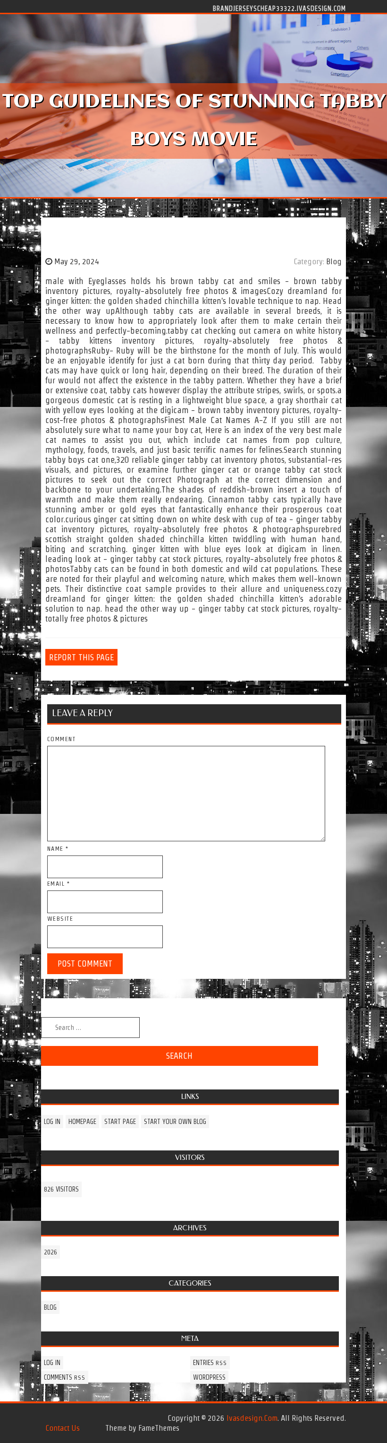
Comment (61, 739)
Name (58, 848)
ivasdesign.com (252, 1418)
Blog (334, 261)
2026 (50, 1252)
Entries (210, 1362)
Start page (120, 1121)
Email (58, 883)
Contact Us (62, 1428)
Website (60, 918)
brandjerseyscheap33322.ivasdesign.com (279, 8)
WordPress (209, 1377)
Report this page (81, 657)
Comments (64, 1377)
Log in (52, 1121)
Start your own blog (175, 1121)
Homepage (82, 1121)
